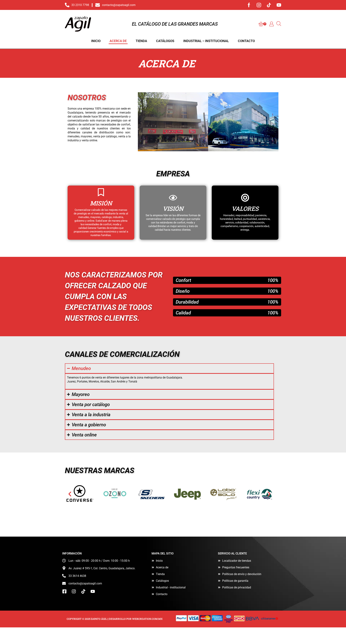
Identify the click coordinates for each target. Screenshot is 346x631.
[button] (262, 24)
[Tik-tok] (269, 5)
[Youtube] (279, 5)
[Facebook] (249, 5)
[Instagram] (259, 5)
